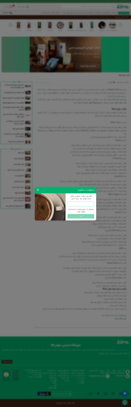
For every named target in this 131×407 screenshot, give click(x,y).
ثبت (81, 216)
